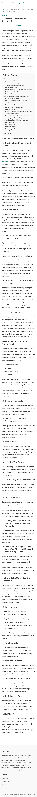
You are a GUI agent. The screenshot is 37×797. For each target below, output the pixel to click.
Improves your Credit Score (13, 129)
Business (13, 9)
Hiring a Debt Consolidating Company (15, 120)
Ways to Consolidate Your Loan (13, 81)
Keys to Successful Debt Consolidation (16, 96)
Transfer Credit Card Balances (14, 85)
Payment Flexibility (11, 126)
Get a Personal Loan (11, 87)
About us (4, 785)
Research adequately (12, 98)
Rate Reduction (10, 124)
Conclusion (7, 133)
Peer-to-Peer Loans (11, 94)
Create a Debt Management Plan (15, 83)
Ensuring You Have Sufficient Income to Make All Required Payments (19, 112)
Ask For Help (9, 103)
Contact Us (5, 782)
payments (5, 162)
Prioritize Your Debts (11, 105)
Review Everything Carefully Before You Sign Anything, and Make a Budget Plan (18, 117)
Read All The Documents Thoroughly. (16, 101)
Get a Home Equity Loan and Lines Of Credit (18, 89)
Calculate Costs (10, 109)
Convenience (9, 122)
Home (4, 9)
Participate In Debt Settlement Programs (18, 92)
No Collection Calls (11, 131)
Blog (8, 9)
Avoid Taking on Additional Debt (15, 107)
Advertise (4, 778)
